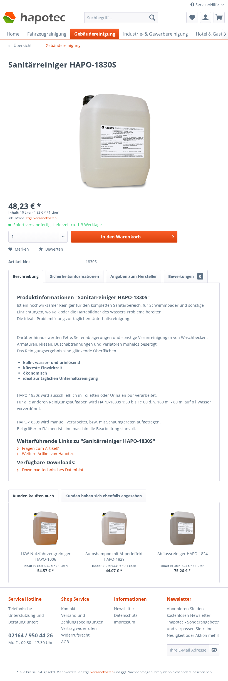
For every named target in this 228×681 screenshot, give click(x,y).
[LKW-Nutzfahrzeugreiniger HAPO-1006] (46, 528)
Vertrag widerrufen (79, 628)
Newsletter (124, 608)
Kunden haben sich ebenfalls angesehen (103, 495)
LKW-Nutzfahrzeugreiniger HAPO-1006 (46, 556)
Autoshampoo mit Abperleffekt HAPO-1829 (114, 556)
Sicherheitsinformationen (74, 276)
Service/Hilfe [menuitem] (207, 4)
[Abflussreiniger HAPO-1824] (182, 528)
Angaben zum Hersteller (133, 276)
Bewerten (53, 249)
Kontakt (68, 608)
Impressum (124, 622)
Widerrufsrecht (75, 635)
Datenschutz (125, 615)
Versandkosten (101, 672)
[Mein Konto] (205, 17)
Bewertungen (184, 276)
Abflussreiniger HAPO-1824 (182, 553)
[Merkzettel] (191, 17)
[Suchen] (152, 17)
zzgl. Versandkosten (41, 218)
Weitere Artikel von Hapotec (47, 453)
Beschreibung (26, 276)
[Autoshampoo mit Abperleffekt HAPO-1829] (114, 528)
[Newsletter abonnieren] (214, 649)
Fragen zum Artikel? (40, 448)
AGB (65, 641)
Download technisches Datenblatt (53, 469)
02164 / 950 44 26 (30, 635)
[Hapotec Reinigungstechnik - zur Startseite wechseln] (34, 19)
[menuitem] (121, 20)
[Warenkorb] (219, 17)
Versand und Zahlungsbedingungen (82, 619)
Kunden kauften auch (33, 495)
